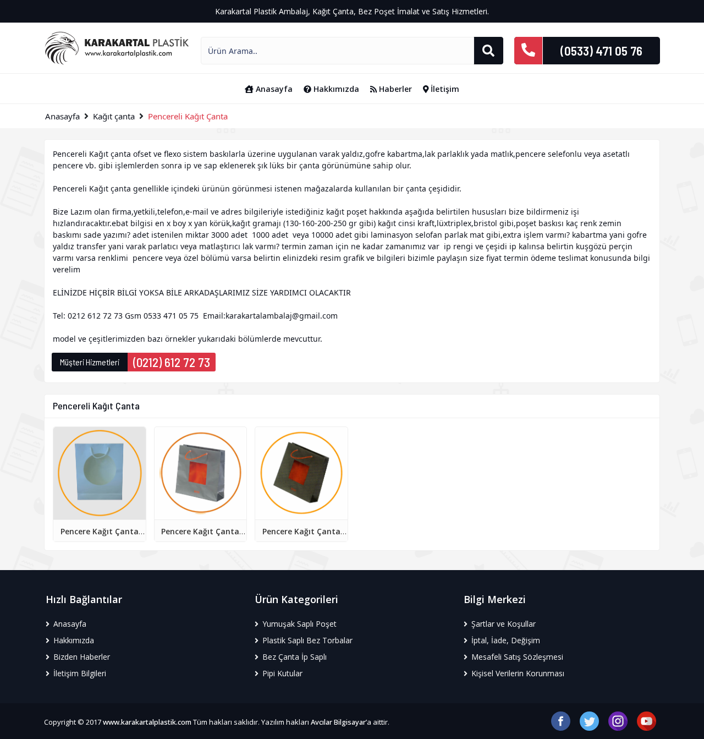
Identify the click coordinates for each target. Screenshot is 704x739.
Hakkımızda (335, 89)
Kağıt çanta (114, 116)
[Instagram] (618, 720)
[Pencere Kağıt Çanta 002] (201, 472)
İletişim (443, 89)
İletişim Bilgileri (78, 673)
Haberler (394, 89)
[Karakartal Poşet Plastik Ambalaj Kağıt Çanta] (117, 47)
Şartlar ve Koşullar (502, 623)
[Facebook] (560, 720)
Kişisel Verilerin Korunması (516, 673)
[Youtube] (646, 720)
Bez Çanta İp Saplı (293, 657)
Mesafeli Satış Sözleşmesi (516, 657)
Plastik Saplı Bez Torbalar (306, 640)
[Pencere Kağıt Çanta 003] (301, 472)
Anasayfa (273, 89)
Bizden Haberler (80, 657)
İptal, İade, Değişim (504, 640)
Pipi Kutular (281, 673)
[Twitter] (589, 720)
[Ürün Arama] (488, 50)
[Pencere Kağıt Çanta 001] (99, 472)
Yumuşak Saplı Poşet (298, 623)
